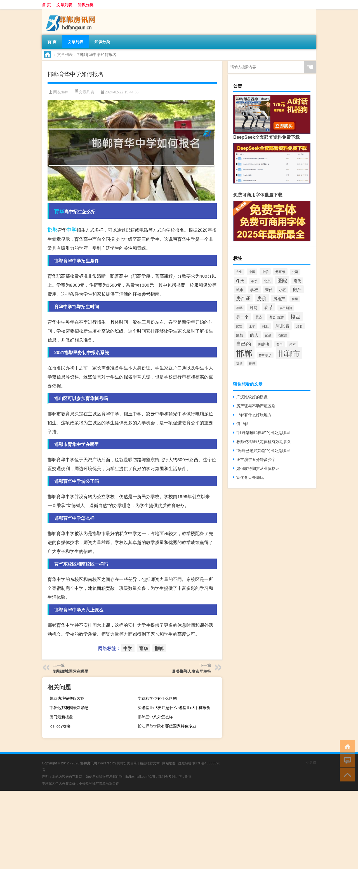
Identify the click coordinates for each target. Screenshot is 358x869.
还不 (292, 344)
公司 (295, 272)
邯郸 (53, 229)
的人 (254, 335)
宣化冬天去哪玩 (250, 477)
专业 (239, 272)
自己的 (243, 343)
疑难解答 (185, 762)
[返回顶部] (346, 774)
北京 (267, 280)
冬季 (254, 281)
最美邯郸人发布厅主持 (191, 671)
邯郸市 (289, 353)
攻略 (239, 307)
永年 (252, 326)
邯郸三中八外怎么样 (155, 716)
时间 (253, 307)
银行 (252, 363)
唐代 (297, 280)
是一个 (242, 317)
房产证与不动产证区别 (255, 405)
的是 (268, 335)
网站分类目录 (127, 762)
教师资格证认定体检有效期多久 (263, 441)
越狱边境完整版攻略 (67, 698)
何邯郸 (242, 423)
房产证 (243, 298)
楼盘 (296, 316)
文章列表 (64, 4)
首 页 (46, 4)
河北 (265, 326)
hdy (65, 92)
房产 (297, 289)
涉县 (299, 326)
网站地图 (169, 762)
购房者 (264, 344)
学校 (254, 289)
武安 (239, 326)
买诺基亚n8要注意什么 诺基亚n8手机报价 (174, 707)
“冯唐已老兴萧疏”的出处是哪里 (263, 450)
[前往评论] (346, 760)
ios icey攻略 (60, 726)
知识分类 (85, 4)
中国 (252, 271)
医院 (282, 280)
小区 (282, 289)
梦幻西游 (276, 317)
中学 (72, 229)
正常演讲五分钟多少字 (255, 459)
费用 (279, 344)
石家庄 (282, 335)
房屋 (295, 298)
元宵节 (280, 271)
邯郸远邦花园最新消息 (69, 707)
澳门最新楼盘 (61, 716)
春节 (268, 307)
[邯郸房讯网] (71, 11)
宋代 (268, 289)
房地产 (279, 298)
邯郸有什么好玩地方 (254, 414)
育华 (59, 211)
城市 (239, 289)
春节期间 (286, 308)
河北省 (282, 325)
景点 (259, 317)
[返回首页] (346, 746)
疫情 (239, 335)
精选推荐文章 (150, 762)
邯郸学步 (265, 355)
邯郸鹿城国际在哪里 (70, 671)
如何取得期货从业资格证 (257, 468)
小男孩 (311, 762)
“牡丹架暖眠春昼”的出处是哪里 (263, 432)
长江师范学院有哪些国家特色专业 (167, 726)
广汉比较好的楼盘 (252, 396)
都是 (239, 363)
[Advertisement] (168, 830)
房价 (262, 298)
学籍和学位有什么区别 (157, 698)
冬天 (240, 280)
